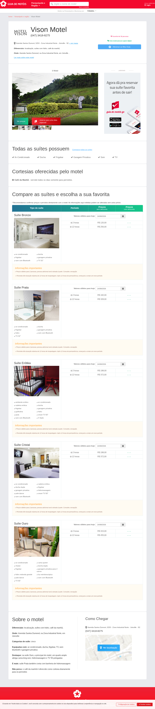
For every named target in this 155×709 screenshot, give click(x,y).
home (10, 16)
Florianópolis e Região (22, 16)
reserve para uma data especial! (48, 121)
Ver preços (21, 121)
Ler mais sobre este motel (24, 57)
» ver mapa (73, 43)
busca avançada (84, 7)
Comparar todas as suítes (82, 150)
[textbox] (69, 4)
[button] (18, 97)
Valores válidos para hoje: (84, 216)
